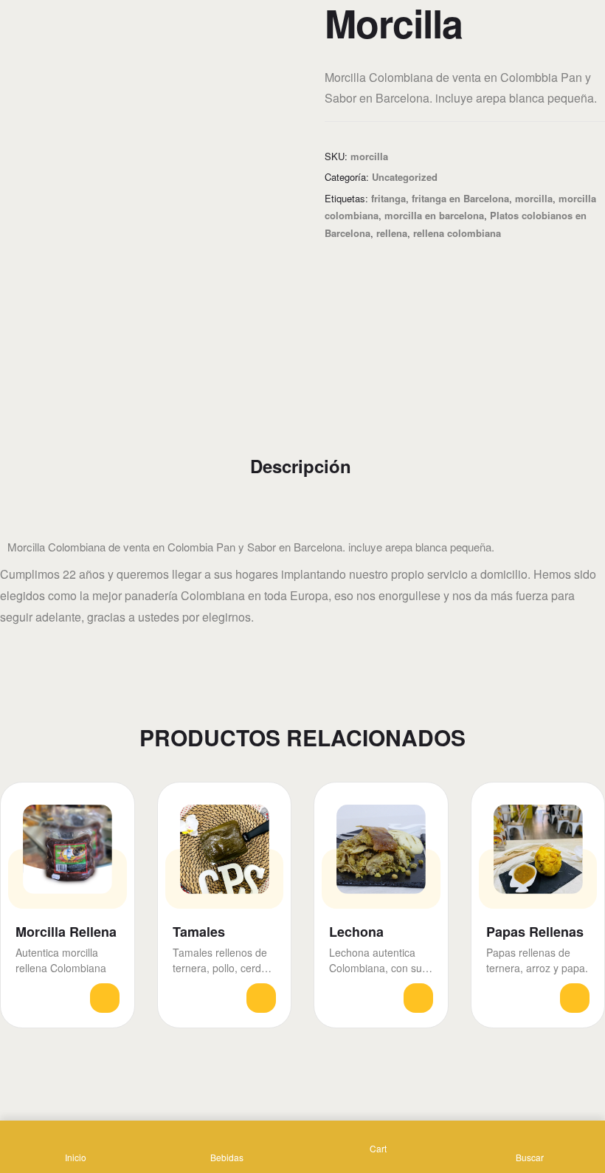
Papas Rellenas (535, 931)
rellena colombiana (457, 233)
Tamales (199, 931)
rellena (391, 233)
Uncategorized (405, 177)
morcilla (534, 198)
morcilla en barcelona (434, 215)
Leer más (105, 998)
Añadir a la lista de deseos (110, 806)
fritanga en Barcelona (460, 198)
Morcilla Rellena (66, 931)
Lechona (356, 931)
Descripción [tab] (300, 465)
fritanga (388, 198)
